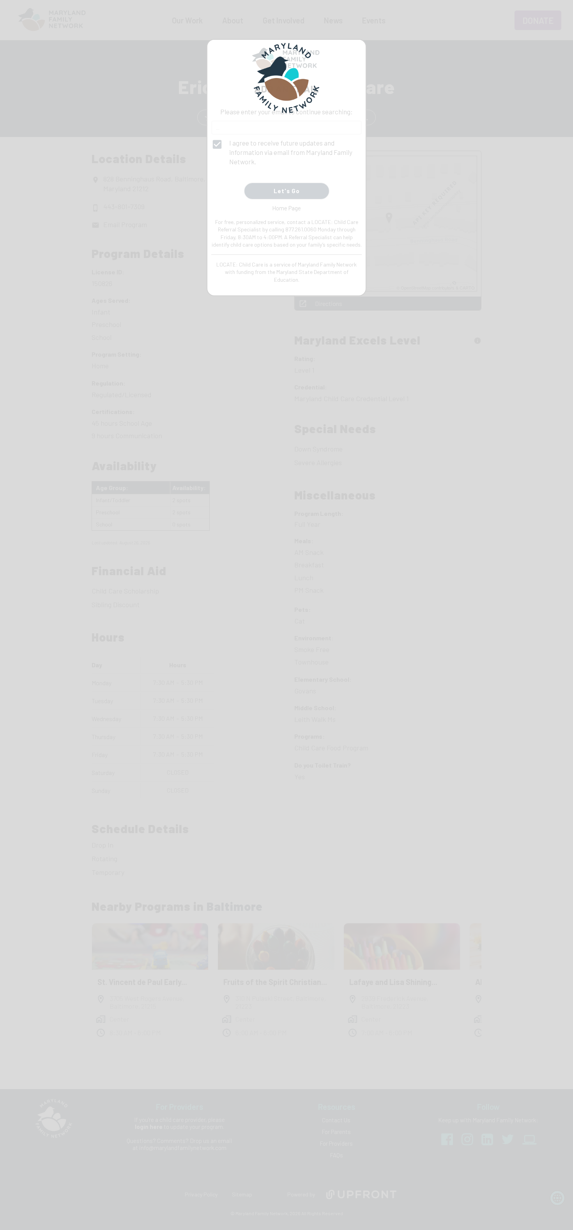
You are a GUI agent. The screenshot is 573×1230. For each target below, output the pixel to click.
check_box (217, 144)
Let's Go (287, 190)
